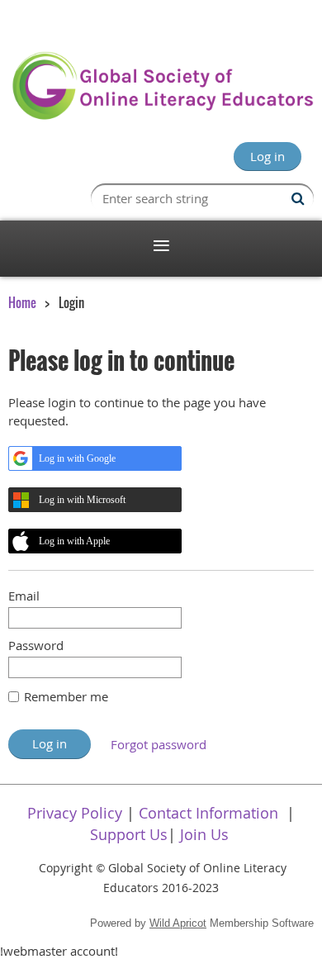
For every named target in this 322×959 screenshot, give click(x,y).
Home (22, 302)
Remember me (66, 696)
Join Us (204, 834)
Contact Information (208, 813)
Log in (267, 156)
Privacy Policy (74, 813)
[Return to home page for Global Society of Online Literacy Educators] (161, 116)
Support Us (129, 834)
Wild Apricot (177, 923)
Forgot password (158, 744)
